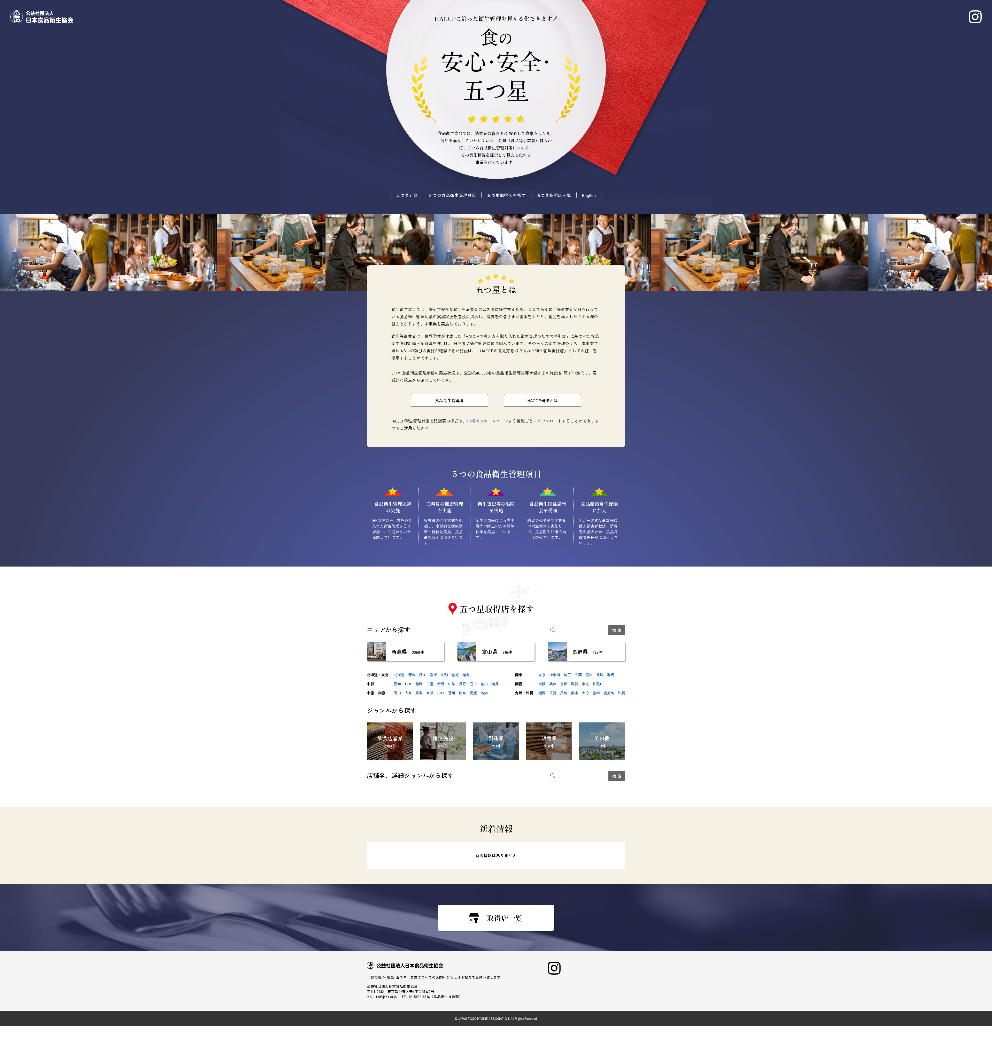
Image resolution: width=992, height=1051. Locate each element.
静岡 (419, 683)
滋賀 (574, 683)
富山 (484, 683)
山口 (440, 692)
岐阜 (408, 683)
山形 (444, 674)
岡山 (397, 692)
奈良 (585, 683)
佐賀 (552, 692)
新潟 (440, 683)
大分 (585, 692)
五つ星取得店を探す (506, 195)
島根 (429, 692)
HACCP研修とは (542, 400)
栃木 (589, 674)
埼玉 (567, 674)
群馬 (610, 674)
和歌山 (598, 683)
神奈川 (554, 674)
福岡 (542, 692)
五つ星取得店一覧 (554, 195)
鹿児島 (608, 692)
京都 (563, 683)
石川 (473, 683)
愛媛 (473, 692)
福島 (466, 674)
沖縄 (621, 692)
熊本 (574, 692)
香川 (451, 692)
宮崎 (596, 692)
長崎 (563, 692)
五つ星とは (407, 195)
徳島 (462, 692)
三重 (429, 683)
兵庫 (552, 683)
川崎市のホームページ (487, 421)
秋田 (422, 674)
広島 (408, 692)
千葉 (578, 674)
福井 (495, 683)
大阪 (542, 683)
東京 (542, 674)
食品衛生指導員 (449, 400)
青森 (411, 674)
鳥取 (419, 692)
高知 (484, 692)
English (589, 195)
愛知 (397, 683)
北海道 (399, 674)
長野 (462, 683)
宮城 (455, 674)
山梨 (451, 683)
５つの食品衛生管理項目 (452, 195)
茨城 (599, 674)
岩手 (433, 674)
